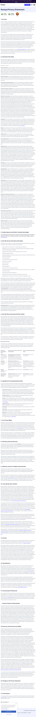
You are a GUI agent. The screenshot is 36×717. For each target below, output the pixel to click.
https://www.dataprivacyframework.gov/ (19, 500)
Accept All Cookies (9, 711)
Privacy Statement (24, 712)
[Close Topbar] (34, 1)
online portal (22, 125)
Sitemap (29, 712)
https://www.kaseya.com (22, 49)
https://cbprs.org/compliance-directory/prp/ (12, 524)
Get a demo (27, 4)
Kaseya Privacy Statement (5, 709)
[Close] (16, 704)
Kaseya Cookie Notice (4, 708)
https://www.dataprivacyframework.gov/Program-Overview (11, 669)
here (29, 526)
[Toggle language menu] (31, 4)
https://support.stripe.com (22, 587)
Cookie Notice (4, 237)
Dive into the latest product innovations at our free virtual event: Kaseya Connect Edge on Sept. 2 (16, 1)
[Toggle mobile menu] (34, 4)
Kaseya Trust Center (27, 543)
